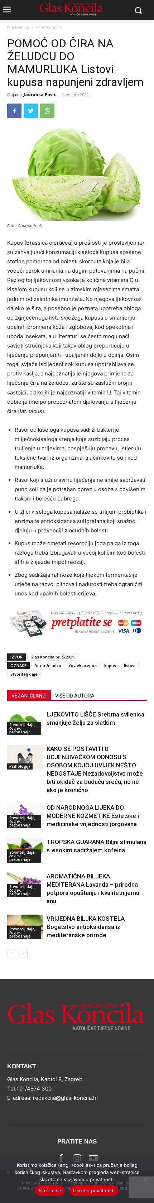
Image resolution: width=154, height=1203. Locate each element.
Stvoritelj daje (24, 674)
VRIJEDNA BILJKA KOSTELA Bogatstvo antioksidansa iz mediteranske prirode (86, 927)
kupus (110, 665)
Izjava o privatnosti (94, 1190)
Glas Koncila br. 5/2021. (52, 657)
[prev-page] (11, 953)
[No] (145, 1179)
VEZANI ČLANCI (29, 696)
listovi (129, 665)
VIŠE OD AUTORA (75, 696)
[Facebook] (14, 111)
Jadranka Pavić (40, 94)
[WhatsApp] (47, 111)
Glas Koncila (48, 27)
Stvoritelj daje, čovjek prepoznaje (22, 728)
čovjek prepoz (82, 665)
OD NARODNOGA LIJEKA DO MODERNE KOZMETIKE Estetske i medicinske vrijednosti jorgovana (93, 816)
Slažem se (50, 1190)
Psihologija (19, 766)
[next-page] (23, 953)
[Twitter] (31, 111)
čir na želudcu (47, 665)
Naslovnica (18, 27)
